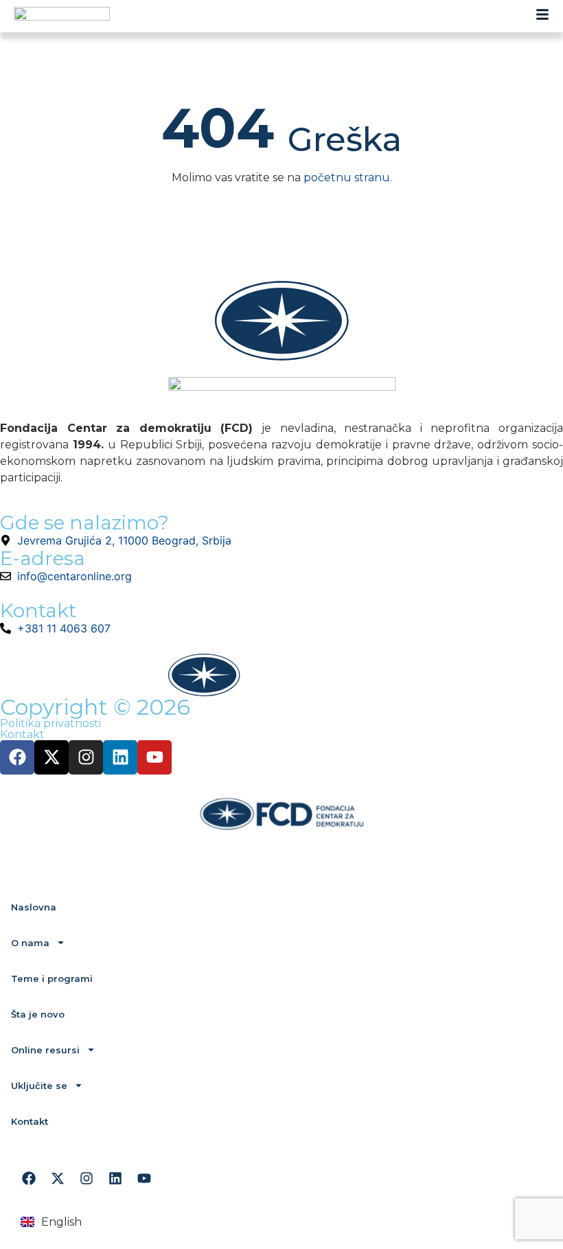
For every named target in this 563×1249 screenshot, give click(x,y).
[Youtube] (154, 757)
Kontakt (22, 734)
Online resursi (45, 1049)
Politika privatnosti (50, 723)
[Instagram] (86, 757)
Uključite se (39, 1085)
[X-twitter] (51, 757)
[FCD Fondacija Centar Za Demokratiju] (62, 16)
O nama (30, 942)
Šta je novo (38, 1014)
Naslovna (33, 907)
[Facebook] (17, 757)
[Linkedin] (120, 757)
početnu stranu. (347, 177)
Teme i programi (52, 978)
